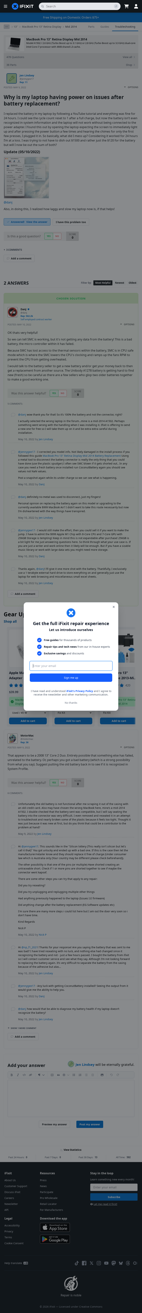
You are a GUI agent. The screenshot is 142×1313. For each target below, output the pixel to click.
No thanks (71, 702)
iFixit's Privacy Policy (79, 691)
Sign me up (71, 677)
